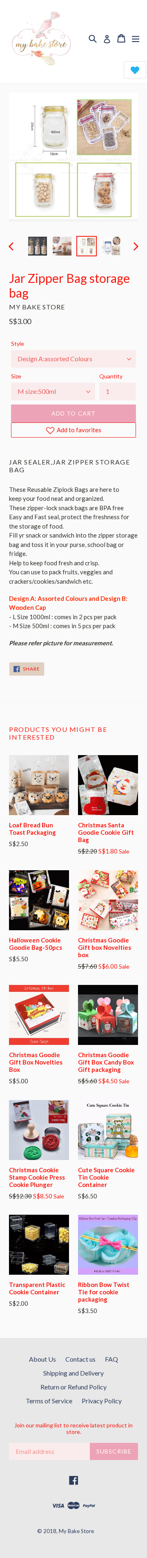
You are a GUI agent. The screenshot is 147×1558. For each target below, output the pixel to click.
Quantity (110, 376)
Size (16, 376)
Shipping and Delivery (73, 1373)
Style (17, 343)
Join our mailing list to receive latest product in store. (73, 1429)
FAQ (111, 1359)
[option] (37, 246)
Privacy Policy (102, 1401)
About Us (42, 1359)
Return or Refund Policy (73, 1387)
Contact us (80, 1359)
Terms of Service (49, 1401)
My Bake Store (76, 1531)
